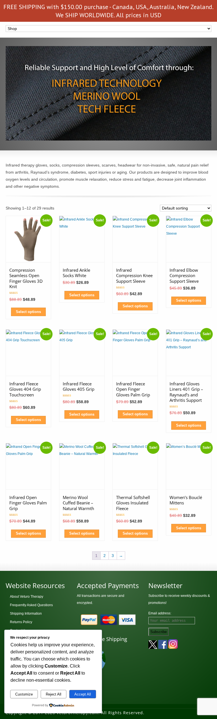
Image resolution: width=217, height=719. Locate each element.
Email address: (159, 613)
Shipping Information (26, 614)
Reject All (53, 694)
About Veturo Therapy (26, 597)
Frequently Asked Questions (31, 605)
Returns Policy (21, 622)
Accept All (82, 694)
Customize (24, 694)
